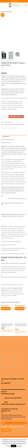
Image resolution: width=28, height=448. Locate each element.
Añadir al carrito (16, 116)
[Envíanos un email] (18, 353)
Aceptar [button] (13, 446)
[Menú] (3, 5)
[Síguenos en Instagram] (14, 353)
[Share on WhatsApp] (2, 127)
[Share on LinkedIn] (16, 127)
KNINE (3, 226)
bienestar (13, 124)
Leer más (19, 446)
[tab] (14, 136)
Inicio (2, 60)
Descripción (5, 136)
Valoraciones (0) (5, 142)
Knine (20, 124)
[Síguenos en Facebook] (9, 353)
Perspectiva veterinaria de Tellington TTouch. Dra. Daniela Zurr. (7, 325)
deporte (17, 124)
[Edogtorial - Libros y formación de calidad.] (13, 5)
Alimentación (9, 60)
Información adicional (7, 139)
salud (23, 124)
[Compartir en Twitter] (8, 127)
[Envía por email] (10, 127)
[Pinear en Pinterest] (13, 127)
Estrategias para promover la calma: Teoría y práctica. (21, 325)
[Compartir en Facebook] (5, 127)
